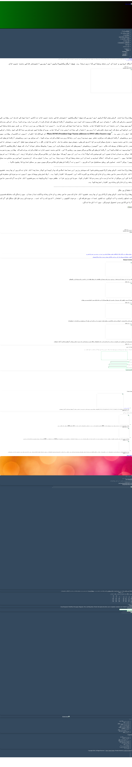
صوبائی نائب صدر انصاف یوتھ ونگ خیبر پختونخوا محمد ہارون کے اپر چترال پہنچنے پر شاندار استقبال (100, 321)
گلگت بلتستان (123, 42)
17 (131, 599)
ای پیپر (126, 46)
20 (123, 599)
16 (113, 598)
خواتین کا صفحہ (113, 591)
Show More (129, 455)
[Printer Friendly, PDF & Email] (129, 207)
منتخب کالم (77, 591)
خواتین (126, 40)
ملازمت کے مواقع (124, 731)
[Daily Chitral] (128, 4)
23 (113, 599)
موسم (127, 44)
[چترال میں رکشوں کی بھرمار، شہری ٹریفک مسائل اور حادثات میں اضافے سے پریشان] (118, 297)
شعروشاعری (124, 38)
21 (119, 599)
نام (130, 362)
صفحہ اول (125, 31)
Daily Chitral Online (110, 750)
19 (125, 599)
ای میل (129, 364)
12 (125, 598)
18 (128, 599)
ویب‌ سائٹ (129, 367)
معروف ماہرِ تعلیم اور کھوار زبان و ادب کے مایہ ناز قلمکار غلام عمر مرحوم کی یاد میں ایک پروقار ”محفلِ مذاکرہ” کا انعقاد (93, 341)
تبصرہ (130, 359)
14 (119, 598)
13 (123, 598)
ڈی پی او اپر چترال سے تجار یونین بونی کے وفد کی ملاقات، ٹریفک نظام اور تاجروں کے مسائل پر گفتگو (100, 279)
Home (130, 58)
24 (131, 601)
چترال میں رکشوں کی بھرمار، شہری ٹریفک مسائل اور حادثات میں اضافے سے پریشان (106, 300)
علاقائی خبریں (97, 591)
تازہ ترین (125, 33)
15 (116, 598)
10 (131, 598)
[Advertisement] (66, 15)
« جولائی (130, 604)
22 (116, 599)
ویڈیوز (72, 591)
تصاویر (127, 722)
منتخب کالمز (124, 36)
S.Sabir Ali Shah (127, 750)
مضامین (126, 34)
